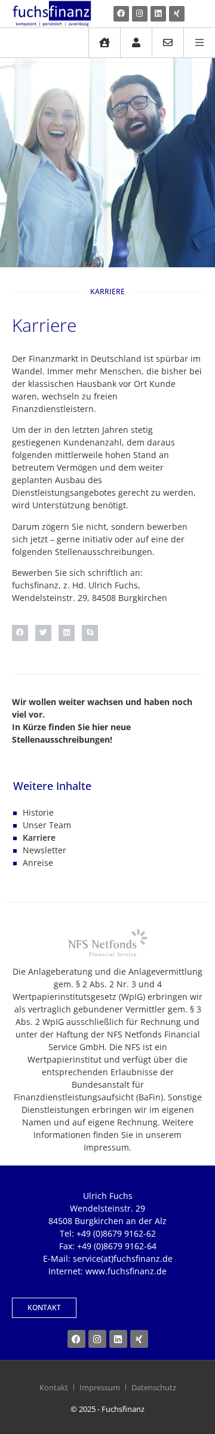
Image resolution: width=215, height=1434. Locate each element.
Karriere (39, 837)
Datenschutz (153, 1387)
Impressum (99, 1387)
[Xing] (177, 14)
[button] (20, 633)
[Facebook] (121, 14)
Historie (38, 812)
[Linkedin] (158, 14)
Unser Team (47, 825)
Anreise (38, 862)
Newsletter (44, 850)
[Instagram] (140, 14)
